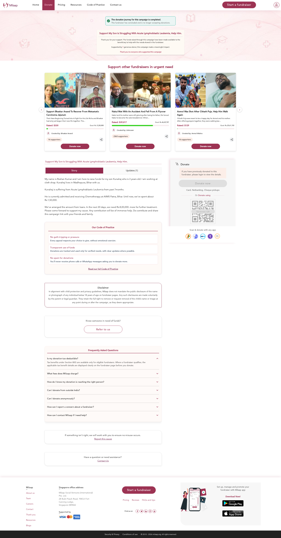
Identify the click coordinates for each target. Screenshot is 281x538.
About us (30, 493)
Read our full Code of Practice (103, 268)
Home (35, 4)
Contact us (115, 4)
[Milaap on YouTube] (154, 510)
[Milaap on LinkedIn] (146, 510)
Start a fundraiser (139, 490)
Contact (29, 509)
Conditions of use (130, 534)
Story (74, 170)
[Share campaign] (101, 139)
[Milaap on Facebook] (138, 510)
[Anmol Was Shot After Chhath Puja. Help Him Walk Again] (205, 90)
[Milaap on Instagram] (150, 510)
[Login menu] (276, 5)
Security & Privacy (112, 534)
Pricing (61, 4)
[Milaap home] (10, 5)
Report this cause (103, 438)
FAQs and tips (148, 500)
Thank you (31, 514)
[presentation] (41, 109)
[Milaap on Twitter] (142, 510)
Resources (76, 4)
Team (28, 498)
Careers (29, 503)
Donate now (75, 146)
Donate (48, 4)
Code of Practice (96, 4)
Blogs (28, 525)
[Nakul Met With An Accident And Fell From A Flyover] (140, 90)
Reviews (135, 500)
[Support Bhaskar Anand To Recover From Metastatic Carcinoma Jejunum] (75, 90)
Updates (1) (132, 170)
